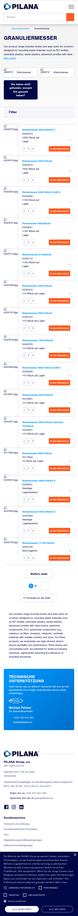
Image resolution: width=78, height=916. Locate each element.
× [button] (74, 855)
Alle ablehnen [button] (57, 909)
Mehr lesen (10, 58)
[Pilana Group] (21, 6)
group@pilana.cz (31, 798)
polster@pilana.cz (22, 722)
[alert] (39, 884)
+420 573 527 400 (28, 793)
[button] (5, 887)
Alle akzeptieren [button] (22, 909)
